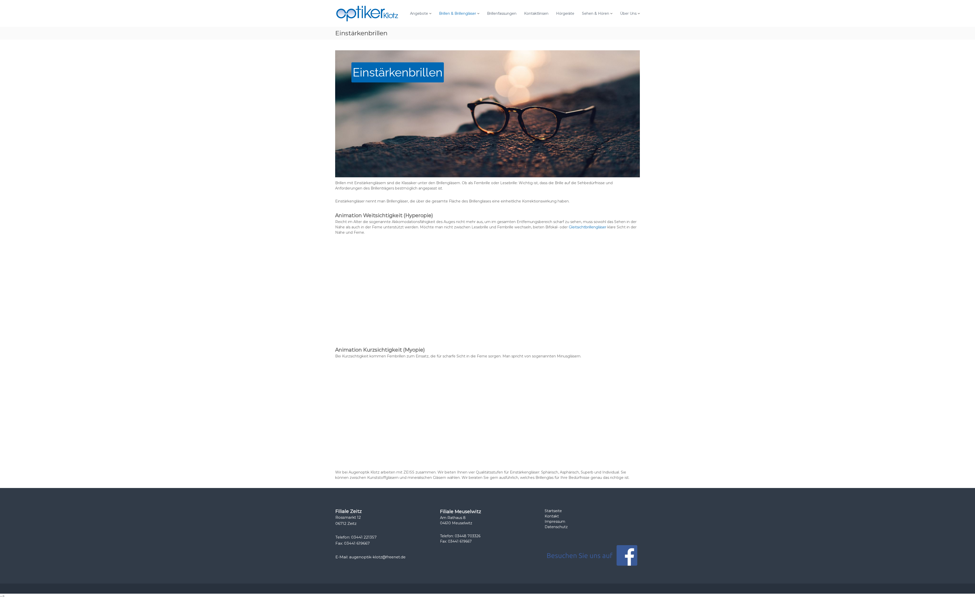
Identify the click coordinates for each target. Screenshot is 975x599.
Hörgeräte (565, 13)
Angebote (419, 13)
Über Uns (628, 13)
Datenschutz (556, 527)
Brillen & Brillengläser (457, 13)
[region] (487, 113)
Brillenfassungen (501, 13)
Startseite (553, 511)
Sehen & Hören (595, 13)
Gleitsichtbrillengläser (587, 227)
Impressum (555, 521)
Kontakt (552, 516)
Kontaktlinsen (536, 13)
